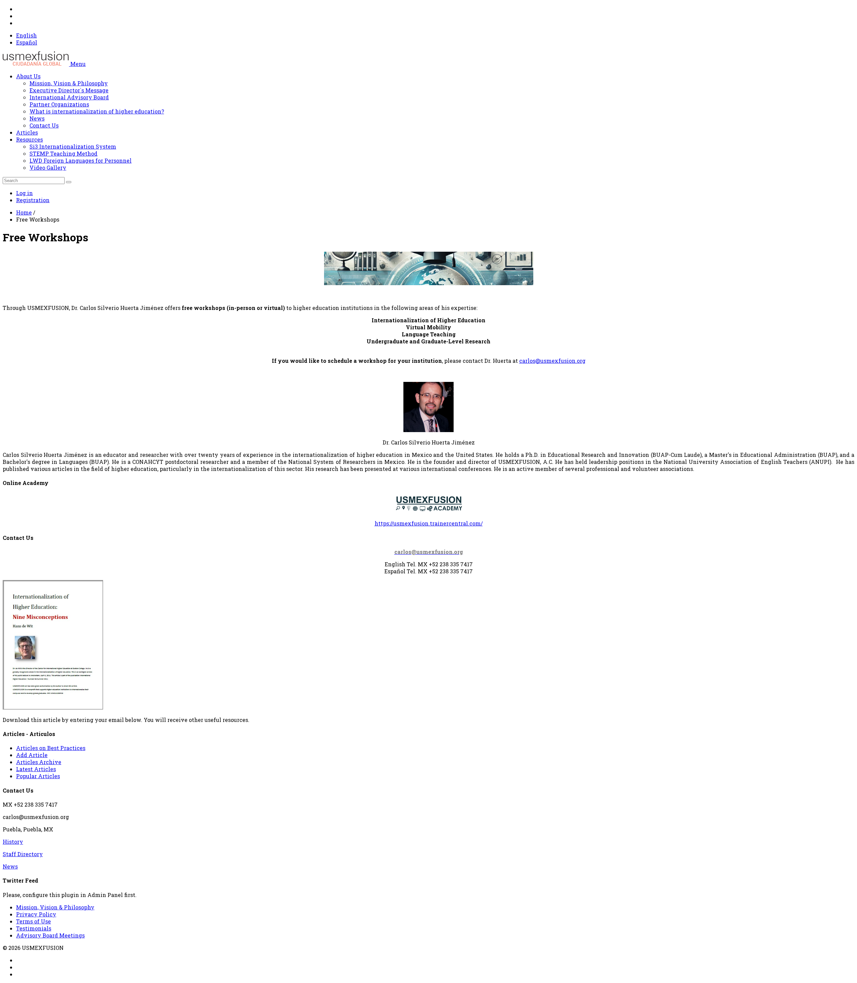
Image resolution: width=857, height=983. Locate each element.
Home (24, 212)
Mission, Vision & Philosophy (68, 83)
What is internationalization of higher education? (96, 111)
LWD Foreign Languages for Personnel (80, 160)
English (26, 35)
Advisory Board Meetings (50, 935)
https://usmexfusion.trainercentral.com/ (429, 523)
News (37, 118)
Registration (33, 199)
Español (26, 42)
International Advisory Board (69, 97)
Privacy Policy (36, 914)
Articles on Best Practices (50, 747)
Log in (24, 192)
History (13, 841)
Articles (27, 132)
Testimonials (33, 928)
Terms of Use (33, 921)
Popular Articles (38, 776)
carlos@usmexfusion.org (552, 360)
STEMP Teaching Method (63, 153)
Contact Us (44, 125)
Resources (29, 139)
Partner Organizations (59, 104)
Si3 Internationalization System (72, 146)
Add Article (32, 754)
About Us (28, 76)
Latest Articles (36, 768)
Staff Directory (23, 853)
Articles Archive (38, 761)
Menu (78, 63)
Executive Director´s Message (68, 90)
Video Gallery (47, 167)
